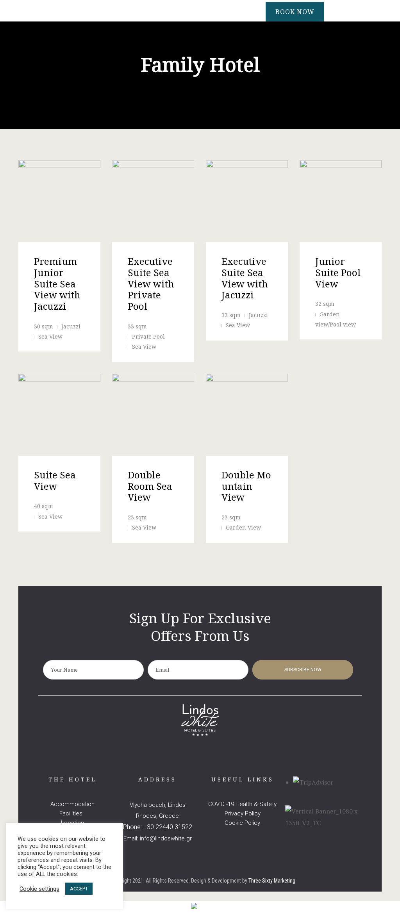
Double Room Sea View (150, 486)
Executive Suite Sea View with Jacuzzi (244, 278)
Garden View (243, 527)
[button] (295, 11)
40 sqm (43, 506)
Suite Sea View (55, 480)
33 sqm (137, 326)
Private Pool (148, 336)
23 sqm (137, 517)
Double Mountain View (246, 486)
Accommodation (72, 804)
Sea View (50, 336)
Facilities (72, 813)
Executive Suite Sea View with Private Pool (151, 283)
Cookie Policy (242, 822)
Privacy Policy (243, 813)
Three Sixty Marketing (271, 881)
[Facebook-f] (192, 772)
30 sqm (43, 326)
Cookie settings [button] (39, 888)
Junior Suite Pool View (338, 272)
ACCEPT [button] (79, 889)
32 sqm (324, 303)
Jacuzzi (70, 326)
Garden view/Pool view (335, 319)
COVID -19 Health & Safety (242, 804)
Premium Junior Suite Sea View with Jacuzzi (57, 283)
